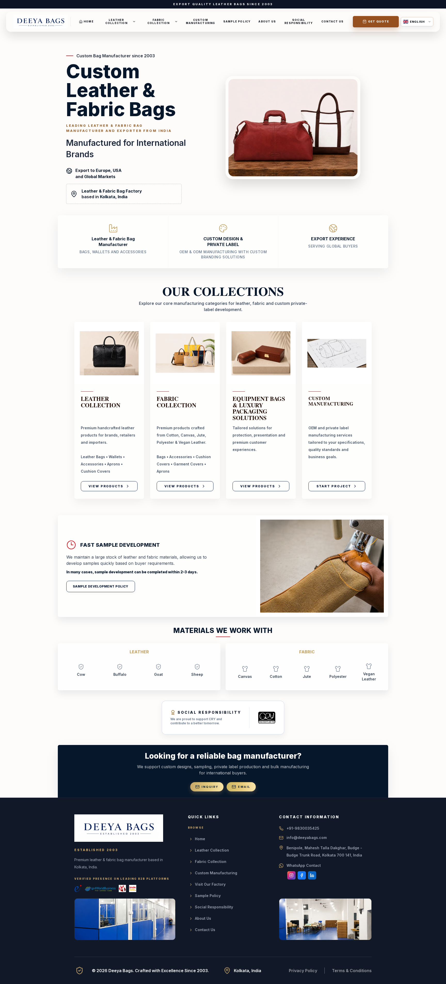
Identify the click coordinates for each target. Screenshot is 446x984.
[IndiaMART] (122, 888)
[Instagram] (291, 875)
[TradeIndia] (132, 888)
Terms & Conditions (352, 970)
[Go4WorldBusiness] (100, 888)
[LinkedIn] (312, 875)
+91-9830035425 (302, 828)
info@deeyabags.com (306, 837)
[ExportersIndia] (78, 888)
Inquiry (210, 787)
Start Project (333, 486)
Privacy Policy (303, 970)
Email (244, 787)
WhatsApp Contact (303, 865)
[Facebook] (302, 875)
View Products (106, 486)
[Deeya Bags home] (40, 22)
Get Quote (378, 21)
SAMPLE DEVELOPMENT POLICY (101, 586)
